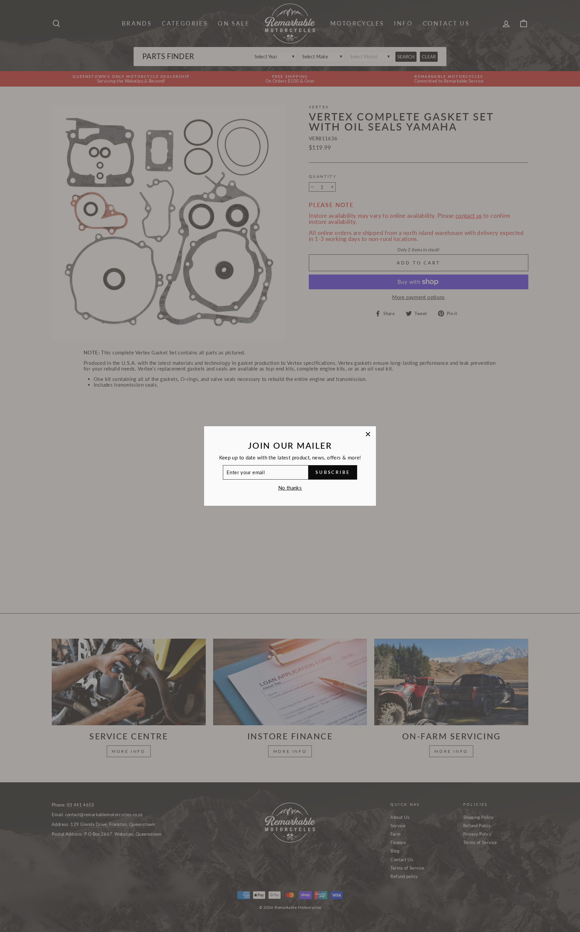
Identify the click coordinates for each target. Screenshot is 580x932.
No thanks (290, 488)
